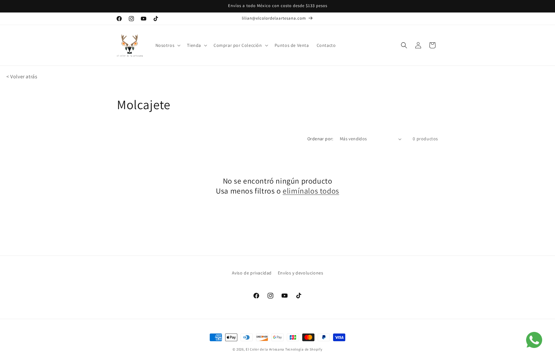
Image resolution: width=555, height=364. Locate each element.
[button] (167, 45)
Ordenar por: (320, 139)
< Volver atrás (21, 76)
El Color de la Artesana (265, 349)
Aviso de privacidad (252, 273)
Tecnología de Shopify (303, 349)
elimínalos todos (311, 191)
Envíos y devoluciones (300, 273)
